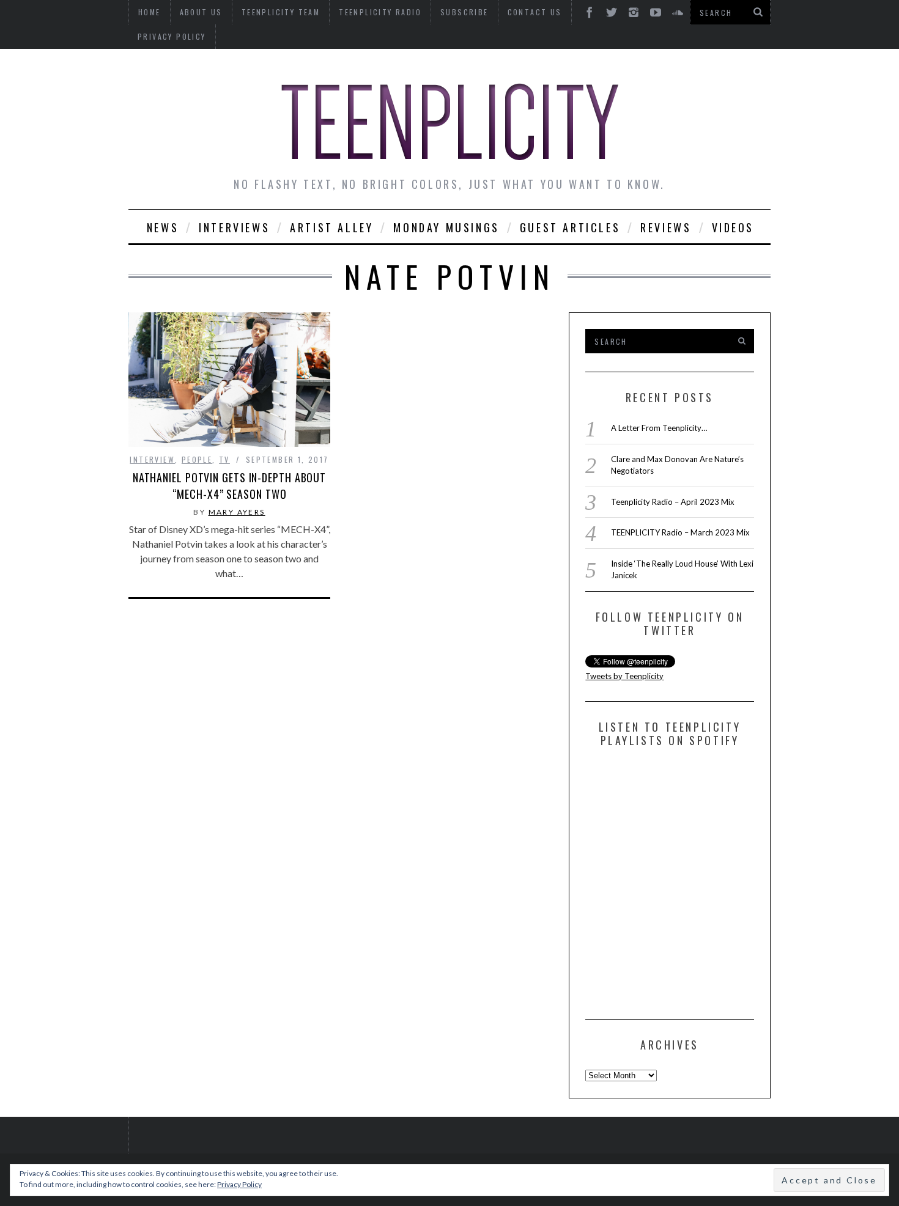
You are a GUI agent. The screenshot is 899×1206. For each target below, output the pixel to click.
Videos (733, 227)
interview (152, 459)
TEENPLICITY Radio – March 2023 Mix (680, 532)
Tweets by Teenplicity (624, 676)
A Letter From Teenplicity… (659, 428)
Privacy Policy (172, 36)
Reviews (665, 227)
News (163, 227)
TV (224, 459)
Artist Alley (331, 227)
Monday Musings (446, 227)
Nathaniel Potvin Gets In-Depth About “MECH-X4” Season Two (229, 485)
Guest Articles (570, 227)
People (197, 459)
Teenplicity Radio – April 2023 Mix (672, 502)
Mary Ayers (237, 512)
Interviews (234, 227)
